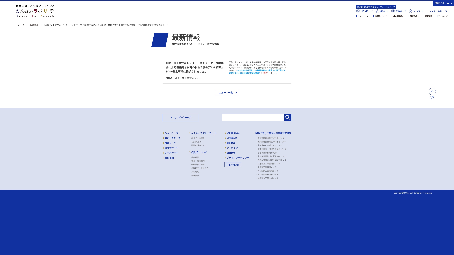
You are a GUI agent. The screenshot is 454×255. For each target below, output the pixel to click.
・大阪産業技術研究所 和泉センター (271, 156)
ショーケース (363, 16)
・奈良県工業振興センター (267, 167)
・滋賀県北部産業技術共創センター (271, 141)
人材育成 (195, 171)
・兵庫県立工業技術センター (268, 163)
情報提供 (195, 175)
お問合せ (234, 164)
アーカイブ (442, 16)
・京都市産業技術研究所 (266, 152)
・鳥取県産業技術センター (267, 174)
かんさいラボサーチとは (440, 11)
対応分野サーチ (367, 11)
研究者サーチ (401, 11)
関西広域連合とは (199, 145)
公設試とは (196, 141)
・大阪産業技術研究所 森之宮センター (272, 160)
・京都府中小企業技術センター (269, 145)
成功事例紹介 (398, 16)
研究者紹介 (414, 16)
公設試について (381, 16)
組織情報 (231, 152)
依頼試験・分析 (198, 164)
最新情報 (428, 16)
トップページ (181, 117)
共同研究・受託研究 (199, 168)
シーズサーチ (418, 11)
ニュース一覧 (226, 92)
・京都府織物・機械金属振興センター (272, 149)
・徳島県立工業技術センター (268, 178)
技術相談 (169, 157)
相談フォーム (442, 2)
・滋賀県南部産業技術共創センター (271, 138)
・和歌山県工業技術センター (268, 171)
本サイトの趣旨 (198, 138)
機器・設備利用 (198, 160)
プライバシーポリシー (238, 157)
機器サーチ (384, 11)
